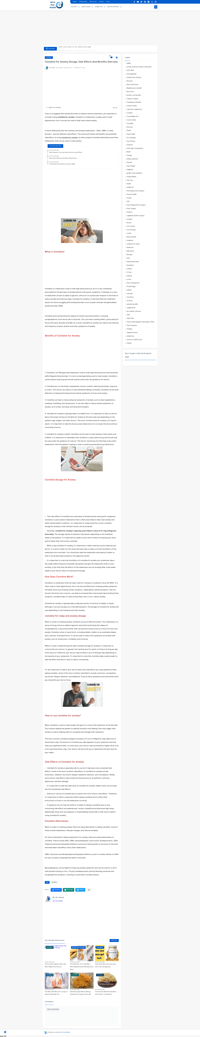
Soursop (129, 300)
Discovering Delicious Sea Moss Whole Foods (63, 158)
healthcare (130, 187)
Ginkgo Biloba (131, 176)
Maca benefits (131, 237)
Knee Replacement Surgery (136, 205)
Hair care (130, 180)
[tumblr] (152, 1)
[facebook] (134, 1)
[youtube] (138, 1)
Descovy (130, 127)
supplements (131, 308)
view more (114, 940)
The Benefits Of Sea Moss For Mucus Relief (62, 164)
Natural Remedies (133, 261)
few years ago (55, 150)
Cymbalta (130, 123)
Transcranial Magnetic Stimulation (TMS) (140, 322)
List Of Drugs (131, 230)
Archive (101, 2)
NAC (128, 258)
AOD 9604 (130, 70)
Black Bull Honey (132, 84)
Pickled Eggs (131, 286)
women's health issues (134, 339)
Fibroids (129, 162)
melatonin (130, 240)
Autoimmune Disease (134, 77)
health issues (86, 7)
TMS (128, 315)
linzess (129, 222)
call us (108, 2)
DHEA (129, 130)
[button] (56, 890)
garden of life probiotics (134, 173)
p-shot (129, 279)
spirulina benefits (113, 7)
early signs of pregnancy (135, 148)
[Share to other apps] (88, 890)
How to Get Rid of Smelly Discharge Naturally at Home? (77, 48)
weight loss (98, 7)
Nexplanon (130, 265)
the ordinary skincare (134, 311)
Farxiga (129, 155)
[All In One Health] (56, 5)
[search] (155, 7)
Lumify (129, 233)
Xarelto (129, 343)
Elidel (128, 152)
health (129, 184)
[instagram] (155, 1)
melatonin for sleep (133, 244)
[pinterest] (145, 1)
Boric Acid (130, 91)
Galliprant (130, 169)
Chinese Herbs (132, 106)
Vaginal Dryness (132, 332)
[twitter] (141, 1)
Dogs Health (131, 134)
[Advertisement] (100, 29)
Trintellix (129, 329)
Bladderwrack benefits (134, 88)
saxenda (129, 293)
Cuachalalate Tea (132, 116)
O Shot (129, 272)
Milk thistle (130, 251)
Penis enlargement (133, 283)
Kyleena (129, 212)
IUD (128, 201)
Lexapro (129, 219)
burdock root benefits (134, 95)
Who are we (93, 2)
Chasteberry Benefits (134, 102)
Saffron (129, 290)
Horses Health (131, 194)
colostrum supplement (134, 109)
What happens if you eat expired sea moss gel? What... (66, 152)
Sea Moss (49, 57)
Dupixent (130, 145)
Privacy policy (83, 2)
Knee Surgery (131, 208)
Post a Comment (53, 1009)
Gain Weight (131, 166)
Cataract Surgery (132, 99)
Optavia (129, 276)
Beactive (130, 81)
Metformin (130, 247)
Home (75, 2)
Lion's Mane (131, 226)
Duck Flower (131, 141)
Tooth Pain (130, 318)
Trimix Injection (132, 325)
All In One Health (58, 901)
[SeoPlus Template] (45, 1032)
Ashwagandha (131, 74)
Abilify (129, 63)
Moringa (129, 254)
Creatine (129, 113)
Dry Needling (131, 137)
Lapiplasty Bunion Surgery (135, 215)
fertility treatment (132, 159)
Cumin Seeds (131, 120)
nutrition (74, 7)
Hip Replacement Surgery (135, 191)
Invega (129, 198)
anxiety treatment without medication (139, 67)
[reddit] (148, 1)
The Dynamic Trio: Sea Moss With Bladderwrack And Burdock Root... (81, 966)
